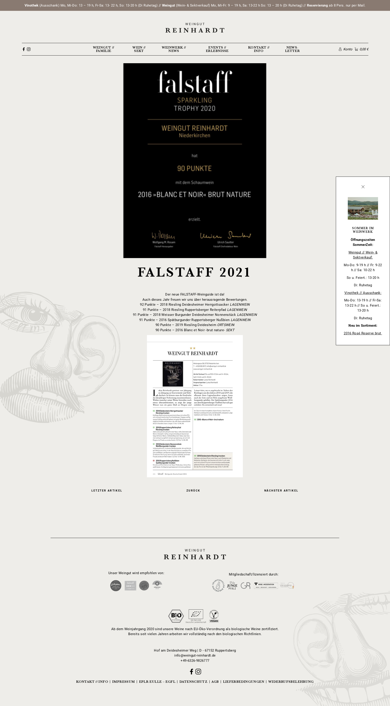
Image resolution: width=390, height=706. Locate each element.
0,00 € (364, 49)
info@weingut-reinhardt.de (195, 655)
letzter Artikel (107, 490)
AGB (215, 681)
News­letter (292, 49)
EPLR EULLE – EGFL (157, 681)
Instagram (28, 49)
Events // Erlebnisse (217, 49)
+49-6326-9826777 (195, 661)
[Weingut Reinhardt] (195, 28)
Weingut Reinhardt (195, 548)
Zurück (193, 490)
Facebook (24, 49)
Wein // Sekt (139, 49)
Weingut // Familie (103, 49)
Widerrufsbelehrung (291, 681)
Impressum (123, 681)
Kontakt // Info (258, 49)
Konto (347, 49)
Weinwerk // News (174, 49)
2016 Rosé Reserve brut (363, 333)
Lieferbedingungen (243, 681)
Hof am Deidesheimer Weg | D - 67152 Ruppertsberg (195, 650)
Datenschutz (193, 681)
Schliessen (363, 187)
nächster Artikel (281, 490)
